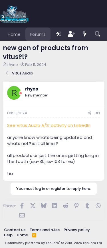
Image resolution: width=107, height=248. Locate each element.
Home (14, 34)
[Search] (97, 34)
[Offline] (21, 93)
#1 (97, 113)
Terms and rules (45, 230)
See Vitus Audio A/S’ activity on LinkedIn (48, 125)
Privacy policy (77, 230)
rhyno (12, 64)
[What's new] (84, 34)
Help (8, 235)
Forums (38, 34)
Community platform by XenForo (54, 243)
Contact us (14, 230)
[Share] (89, 113)
